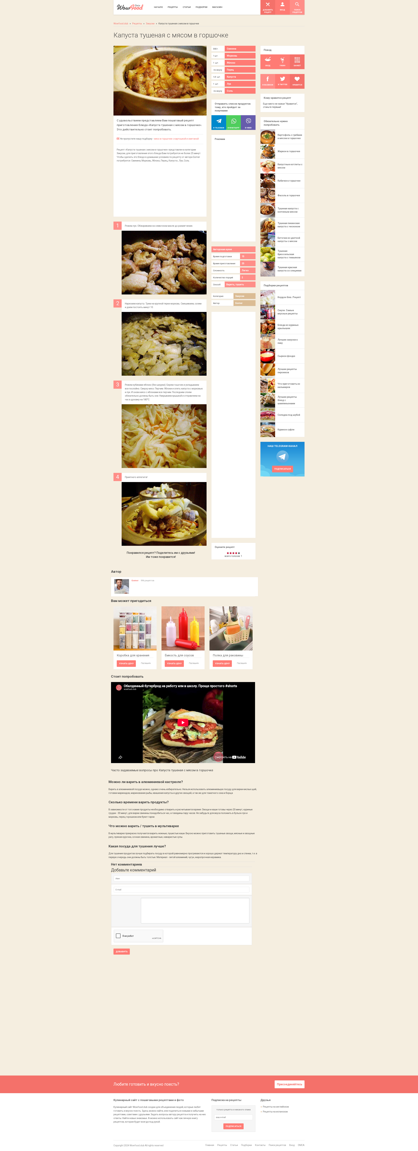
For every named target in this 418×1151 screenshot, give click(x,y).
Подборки (246, 1145)
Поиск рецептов (277, 1145)
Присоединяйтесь (289, 1084)
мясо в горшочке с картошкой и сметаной (176, 138)
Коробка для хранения (133, 655)
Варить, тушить (235, 284)
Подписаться (282, 469)
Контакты (260, 1145)
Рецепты (222, 1145)
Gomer (239, 303)
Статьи (234, 1145)
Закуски (239, 296)
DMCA (301, 1145)
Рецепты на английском (276, 1106)
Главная (209, 1145)
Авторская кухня (222, 249)
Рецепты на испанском (275, 1111)
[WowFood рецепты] (130, 7)
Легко (245, 270)
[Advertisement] (160, 188)
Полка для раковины (228, 655)
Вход (292, 1145)
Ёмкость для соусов (179, 655)
